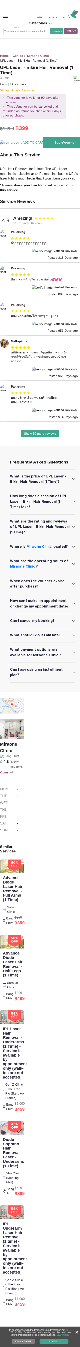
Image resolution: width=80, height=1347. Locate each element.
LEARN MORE (23, 1341)
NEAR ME (71, 31)
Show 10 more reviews (40, 433)
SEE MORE (63, 1334)
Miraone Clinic (39, 546)
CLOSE (53, 1341)
